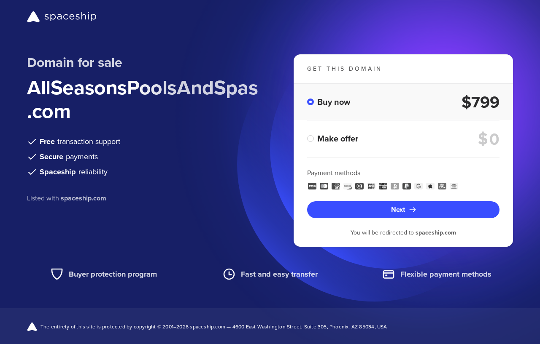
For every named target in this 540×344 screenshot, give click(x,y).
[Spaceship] (62, 17)
